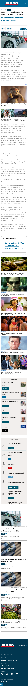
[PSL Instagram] (7, 674)
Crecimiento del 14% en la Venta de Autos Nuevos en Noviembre (14, 245)
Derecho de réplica (12, 660)
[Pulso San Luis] (11, 3)
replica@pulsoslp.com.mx (7, 668)
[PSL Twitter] (12, 674)
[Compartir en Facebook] (2, 29)
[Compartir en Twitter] (5, 28)
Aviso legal (4, 681)
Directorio (3, 660)
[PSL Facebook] (2, 674)
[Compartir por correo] (10, 29)
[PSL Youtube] (17, 674)
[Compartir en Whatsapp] (8, 29)
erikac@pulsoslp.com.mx (7, 665)
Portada (2, 9)
